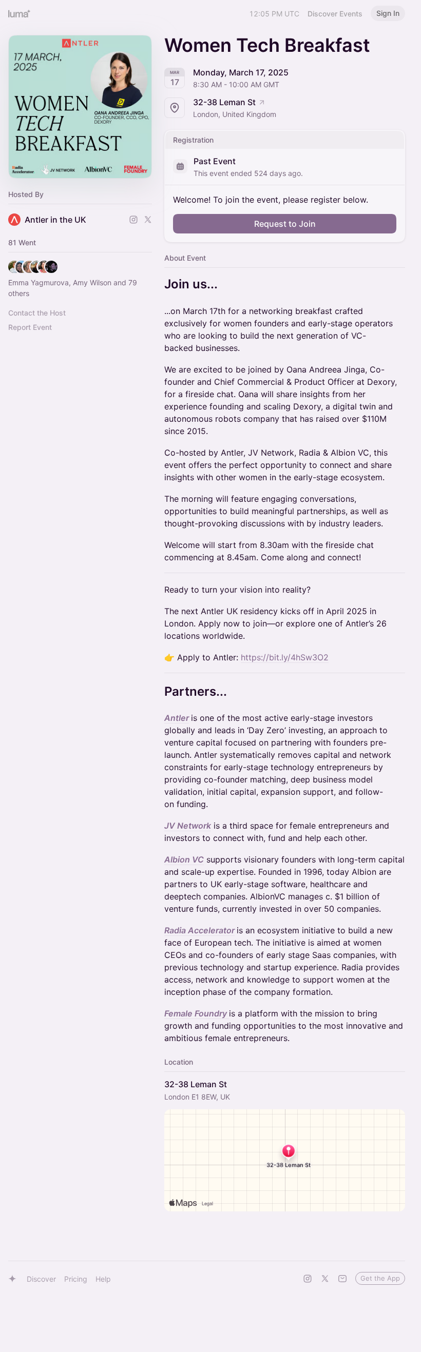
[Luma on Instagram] (307, 1278)
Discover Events (335, 13)
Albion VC (184, 859)
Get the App (380, 1278)
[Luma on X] (325, 1278)
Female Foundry (196, 1013)
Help (103, 1279)
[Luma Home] (19, 13)
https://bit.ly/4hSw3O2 (285, 657)
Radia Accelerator (199, 930)
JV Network (187, 825)
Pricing (75, 1279)
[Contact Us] (342, 1278)
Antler (176, 718)
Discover (41, 1279)
